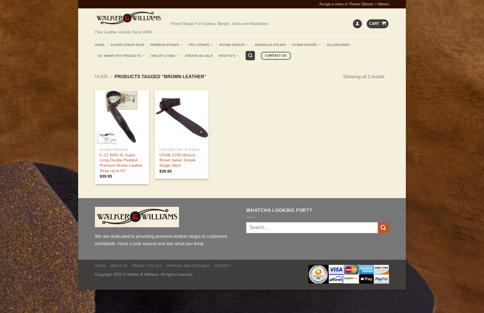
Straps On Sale (199, 55)
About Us (119, 266)
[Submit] (383, 227)
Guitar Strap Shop (127, 45)
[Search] (250, 55)
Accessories (338, 45)
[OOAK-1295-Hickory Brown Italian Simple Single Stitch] (182, 118)
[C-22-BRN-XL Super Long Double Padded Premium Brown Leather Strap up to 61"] (122, 118)
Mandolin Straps (270, 45)
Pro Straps (199, 45)
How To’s (227, 55)
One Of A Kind (163, 55)
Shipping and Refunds (188, 266)
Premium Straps (164, 45)
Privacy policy (147, 266)
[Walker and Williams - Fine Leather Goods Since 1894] (128, 18)
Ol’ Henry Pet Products (119, 55)
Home (99, 45)
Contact (222, 266)
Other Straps (304, 45)
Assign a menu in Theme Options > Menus (354, 4)
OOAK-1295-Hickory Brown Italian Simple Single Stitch (177, 160)
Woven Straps (232, 45)
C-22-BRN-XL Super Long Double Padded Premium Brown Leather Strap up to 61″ (121, 163)
